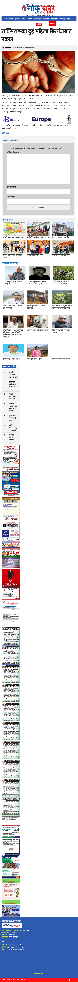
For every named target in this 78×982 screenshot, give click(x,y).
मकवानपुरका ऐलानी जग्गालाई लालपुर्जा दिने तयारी (13, 282)
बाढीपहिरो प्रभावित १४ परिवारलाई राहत (38, 237)
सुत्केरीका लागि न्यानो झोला (35, 255)
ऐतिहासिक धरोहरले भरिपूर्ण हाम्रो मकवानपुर (61, 331)
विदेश (68, 19)
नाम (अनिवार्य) (11, 187)
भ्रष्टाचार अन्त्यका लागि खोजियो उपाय (37, 330)
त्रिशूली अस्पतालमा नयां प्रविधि (60, 237)
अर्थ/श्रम (30, 19)
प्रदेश (23, 19)
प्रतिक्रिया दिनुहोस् (13, 152)
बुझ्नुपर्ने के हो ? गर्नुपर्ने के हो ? (11, 359)
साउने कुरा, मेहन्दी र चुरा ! (34, 359)
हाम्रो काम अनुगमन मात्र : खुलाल (61, 359)
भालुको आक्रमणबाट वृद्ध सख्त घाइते (13, 237)
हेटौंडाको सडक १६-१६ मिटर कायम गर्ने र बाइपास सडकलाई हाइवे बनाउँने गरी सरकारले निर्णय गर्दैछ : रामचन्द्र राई (13, 333)
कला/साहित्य (37, 19)
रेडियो (46, 23)
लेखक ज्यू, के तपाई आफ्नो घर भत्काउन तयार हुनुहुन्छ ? (37, 282)
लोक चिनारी (25, 23)
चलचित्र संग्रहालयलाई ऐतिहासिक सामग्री (12, 256)
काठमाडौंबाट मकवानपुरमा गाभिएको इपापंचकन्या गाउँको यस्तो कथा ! (62, 306)
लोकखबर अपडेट (9, 366)
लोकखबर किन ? (39, 973)
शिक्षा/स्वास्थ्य (54, 19)
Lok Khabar (73, 980)
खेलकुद (62, 19)
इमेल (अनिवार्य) (12, 196)
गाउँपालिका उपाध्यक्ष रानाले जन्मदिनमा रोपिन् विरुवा (61, 282)
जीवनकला (33, 23)
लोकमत (40, 23)
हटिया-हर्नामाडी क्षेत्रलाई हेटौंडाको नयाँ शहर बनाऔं (12, 306)
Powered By (65, 980)
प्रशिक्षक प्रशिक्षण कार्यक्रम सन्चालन (11, 439)
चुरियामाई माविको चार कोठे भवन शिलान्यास (36, 306)
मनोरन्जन (46, 19)
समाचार (11, 19)
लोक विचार (8, 23)
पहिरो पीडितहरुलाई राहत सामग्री (61, 255)
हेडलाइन (17, 19)
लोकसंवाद (17, 23)
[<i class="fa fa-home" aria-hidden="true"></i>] (6, 18)
